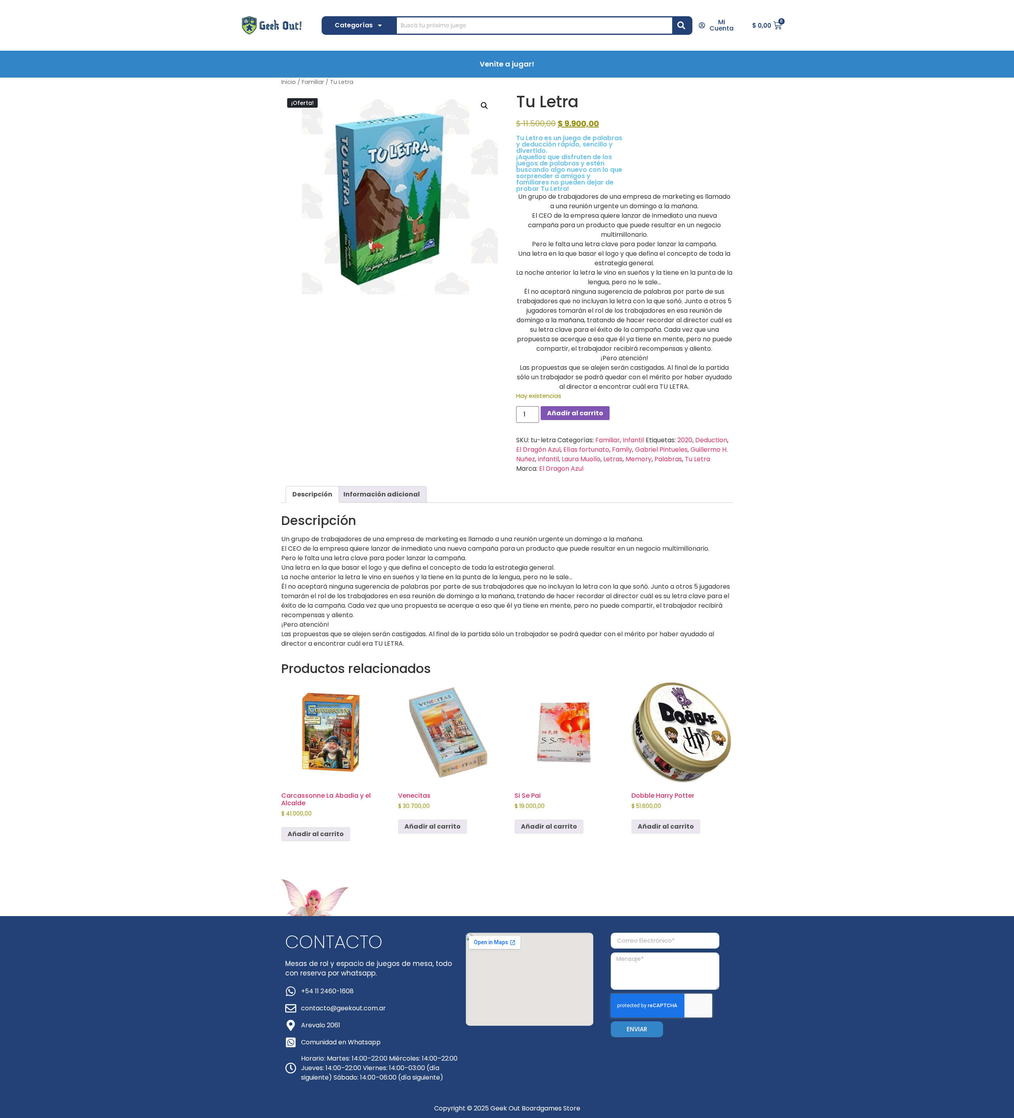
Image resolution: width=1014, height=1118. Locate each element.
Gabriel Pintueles (661, 449)
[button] (484, 106)
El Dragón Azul (538, 449)
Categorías (354, 25)
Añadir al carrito (575, 413)
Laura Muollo (581, 459)
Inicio (288, 82)
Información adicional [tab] (381, 494)
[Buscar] (682, 25)
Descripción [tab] (312, 494)
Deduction (711, 440)
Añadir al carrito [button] (316, 833)
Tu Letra (697, 459)
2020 (684, 440)
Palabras (668, 459)
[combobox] (534, 25)
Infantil (633, 440)
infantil (548, 459)
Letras (613, 459)
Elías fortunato (586, 449)
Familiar (313, 82)
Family (622, 449)
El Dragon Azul (561, 468)
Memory (638, 459)
